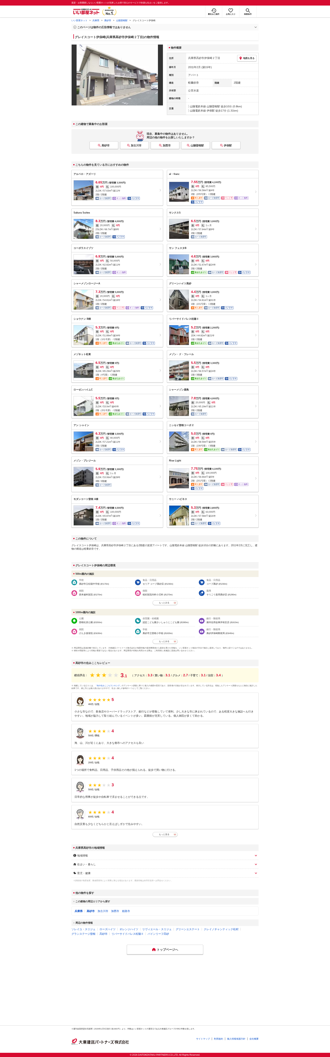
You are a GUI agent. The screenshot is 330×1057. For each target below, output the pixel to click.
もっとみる (164, 602)
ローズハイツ (107, 929)
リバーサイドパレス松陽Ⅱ (128, 933)
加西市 (167, 145)
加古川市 (136, 145)
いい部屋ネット (79, 20)
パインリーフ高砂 (158, 933)
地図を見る (249, 58)
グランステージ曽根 (83, 933)
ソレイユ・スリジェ (83, 929)
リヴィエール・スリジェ (157, 929)
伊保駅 (228, 145)
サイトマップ (203, 1038)
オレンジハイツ (129, 929)
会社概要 (254, 1038)
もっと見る (164, 834)
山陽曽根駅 (122, 20)
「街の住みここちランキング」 (108, 686)
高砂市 (107, 20)
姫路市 (126, 911)
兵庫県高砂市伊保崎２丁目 (204, 57)
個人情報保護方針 (236, 1038)
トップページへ (167, 949)
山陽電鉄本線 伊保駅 (202, 110)
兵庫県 (95, 20)
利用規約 (218, 1038)
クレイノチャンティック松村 (221, 929)
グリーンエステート (188, 929)
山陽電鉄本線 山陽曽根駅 (205, 106)
